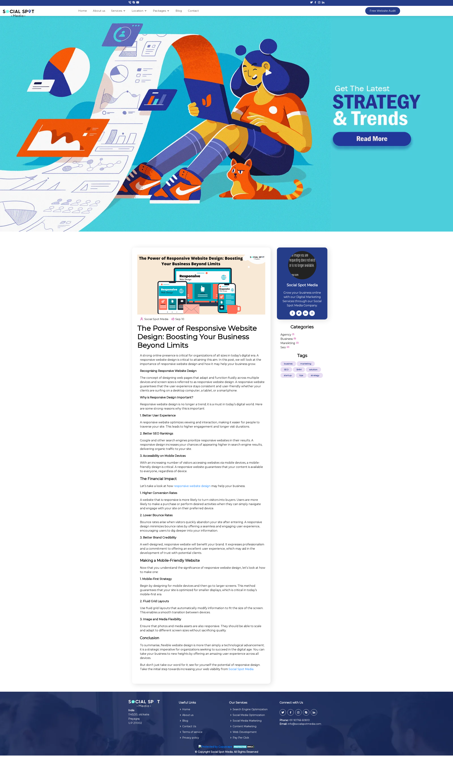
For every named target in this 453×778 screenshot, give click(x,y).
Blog (179, 10)
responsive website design (192, 486)
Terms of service (192, 732)
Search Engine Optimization (250, 709)
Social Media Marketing (247, 720)
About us (99, 10)
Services (116, 10)
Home (82, 10)
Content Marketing (244, 726)
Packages (159, 10)
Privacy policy (190, 737)
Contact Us (189, 726)
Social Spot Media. (241, 669)
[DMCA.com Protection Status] (244, 746)
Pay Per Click (241, 737)
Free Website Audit (383, 10)
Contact (193, 10)
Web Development (245, 732)
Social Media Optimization (249, 715)
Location (137, 10)
